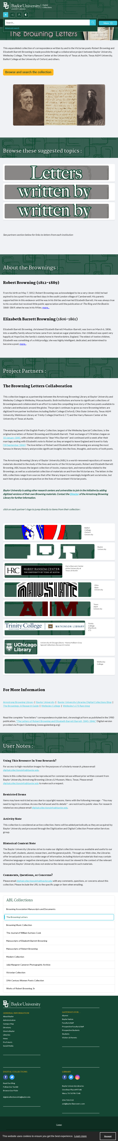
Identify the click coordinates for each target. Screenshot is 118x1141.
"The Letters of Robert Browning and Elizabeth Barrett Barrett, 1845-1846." (56, 721)
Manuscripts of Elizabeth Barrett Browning (26, 940)
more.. (23, 343)
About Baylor (8, 1016)
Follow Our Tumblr (10, 1087)
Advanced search (12, 28)
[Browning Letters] (28, 72)
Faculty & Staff (68, 1023)
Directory (7, 1027)
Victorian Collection (15, 972)
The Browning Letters (17, 917)
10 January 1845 (11, 437)
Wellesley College (50, 705)
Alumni (65, 1015)
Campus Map (8, 1024)
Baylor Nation (67, 1019)
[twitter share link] (12, 1077)
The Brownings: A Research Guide (21, 705)
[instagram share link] (77, 1077)
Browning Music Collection (19, 925)
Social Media (8, 1046)
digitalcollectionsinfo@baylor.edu (21, 770)
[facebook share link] (5, 1077)
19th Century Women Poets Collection (25, 980)
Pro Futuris (7, 1042)
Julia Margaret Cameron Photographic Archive (28, 964)
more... (45, 307)
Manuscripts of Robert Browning (22, 948)
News (5, 1038)
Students (65, 1034)
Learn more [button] (80, 1136)
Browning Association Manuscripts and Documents (30, 909)
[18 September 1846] (14, 444)
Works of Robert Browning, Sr (20, 988)
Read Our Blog (9, 1083)
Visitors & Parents (69, 1037)
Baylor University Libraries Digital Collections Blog (85, 702)
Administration (9, 1020)
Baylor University (45, 702)
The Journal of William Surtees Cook (23, 933)
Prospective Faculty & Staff (73, 1026)
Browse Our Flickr (10, 1090)
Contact (59, 1125)
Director (74, 493)
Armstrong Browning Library (18, 702)
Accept (108, 1136)
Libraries (6, 1035)
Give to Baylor (9, 1031)
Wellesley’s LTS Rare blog (76, 705)
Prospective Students (71, 1030)
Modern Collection (15, 956)
